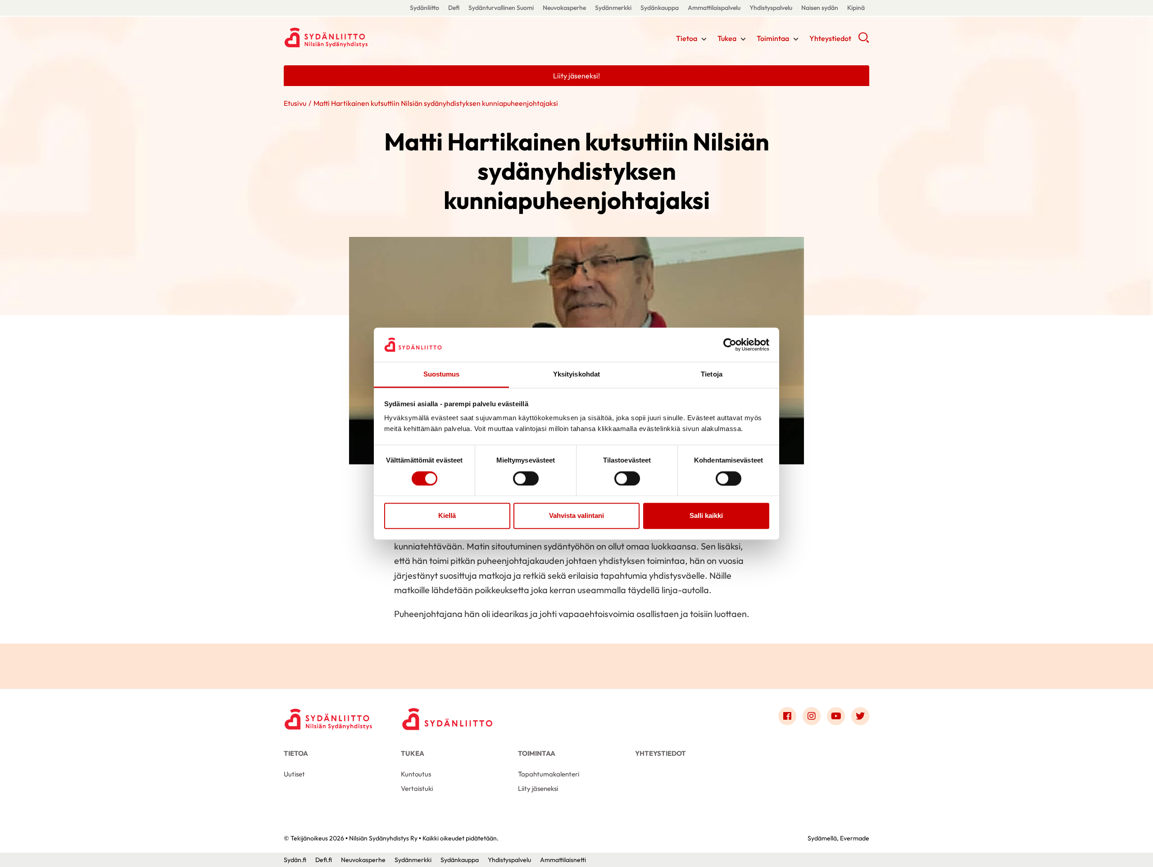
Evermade (854, 838)
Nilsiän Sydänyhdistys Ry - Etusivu (356, 37)
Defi (453, 8)
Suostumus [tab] (441, 374)
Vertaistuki (417, 788)
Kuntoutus (416, 774)
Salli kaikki (706, 516)
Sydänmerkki (613, 8)
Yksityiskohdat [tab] (576, 374)
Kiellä (447, 516)
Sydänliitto (424, 8)
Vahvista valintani (576, 516)
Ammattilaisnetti (563, 860)
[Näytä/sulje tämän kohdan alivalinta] (703, 39)
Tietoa (686, 38)
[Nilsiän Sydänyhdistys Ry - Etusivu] (329, 718)
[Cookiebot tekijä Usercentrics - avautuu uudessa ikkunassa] (729, 344)
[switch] (526, 478)
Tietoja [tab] (711, 374)
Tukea (726, 38)
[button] (863, 40)
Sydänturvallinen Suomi (501, 8)
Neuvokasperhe (564, 8)
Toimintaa (773, 38)
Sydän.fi (295, 860)
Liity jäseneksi (538, 788)
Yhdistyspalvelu (770, 8)
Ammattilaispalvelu (714, 8)
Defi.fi (323, 860)
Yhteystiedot (830, 38)
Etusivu (295, 103)
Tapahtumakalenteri (548, 774)
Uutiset (294, 774)
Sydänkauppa (659, 8)
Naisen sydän (819, 8)
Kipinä (856, 8)
